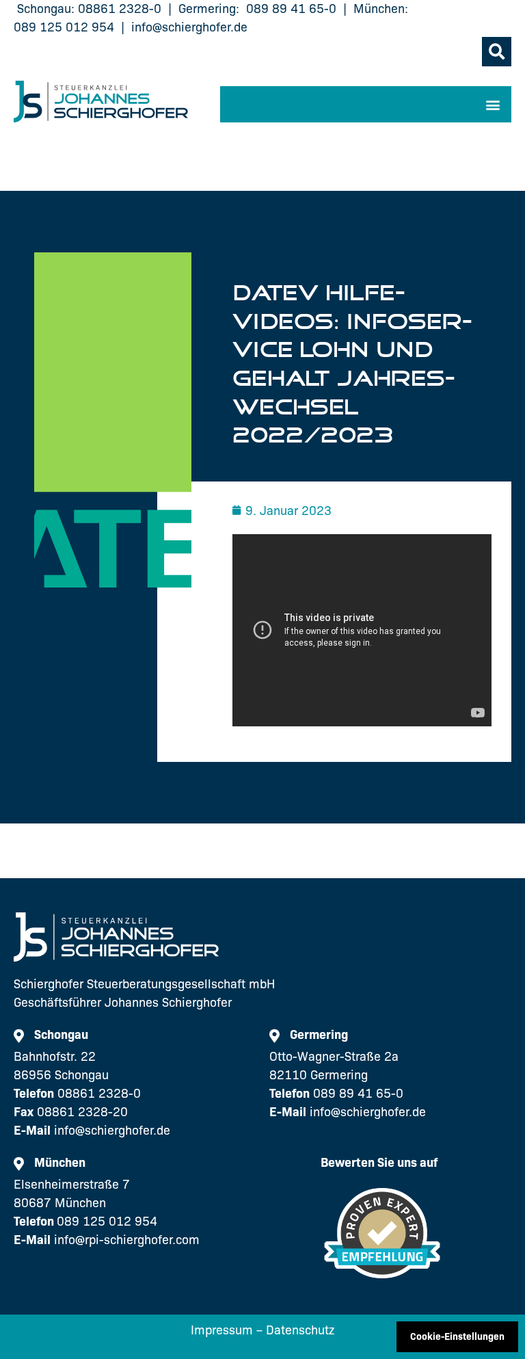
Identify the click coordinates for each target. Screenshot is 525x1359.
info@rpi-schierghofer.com (127, 1240)
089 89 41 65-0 (291, 8)
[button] (496, 51)
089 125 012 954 (64, 27)
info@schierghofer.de (189, 27)
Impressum (222, 1330)
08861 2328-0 (119, 8)
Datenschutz (300, 1330)
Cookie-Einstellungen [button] (457, 1336)
